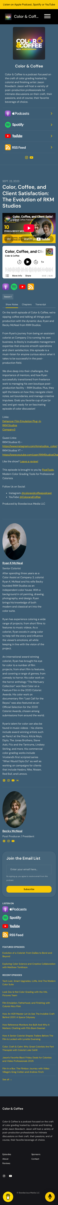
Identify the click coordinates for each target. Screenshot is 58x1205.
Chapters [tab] (27, 304)
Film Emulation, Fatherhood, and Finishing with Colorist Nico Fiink (26, 1004)
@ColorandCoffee (30, 497)
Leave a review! (29, 461)
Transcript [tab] (40, 304)
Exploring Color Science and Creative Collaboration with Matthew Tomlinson (28, 965)
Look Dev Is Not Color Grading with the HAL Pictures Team (25, 993)
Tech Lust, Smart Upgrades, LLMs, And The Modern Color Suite (29, 982)
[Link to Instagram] (27, 157)
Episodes (6, 1154)
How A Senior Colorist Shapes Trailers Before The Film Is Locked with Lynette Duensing (27, 1037)
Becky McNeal (12, 831)
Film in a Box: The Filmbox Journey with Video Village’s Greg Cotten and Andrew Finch (25, 1070)
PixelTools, (48, 469)
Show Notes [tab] (12, 304)
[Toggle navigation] (47, 17)
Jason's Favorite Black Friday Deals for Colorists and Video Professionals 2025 (27, 1059)
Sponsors (35, 1154)
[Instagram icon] (4, 1176)
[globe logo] (4, 780)
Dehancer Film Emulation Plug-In (21, 421)
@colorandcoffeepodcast (36, 493)
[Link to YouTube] (31, 157)
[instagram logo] (9, 780)
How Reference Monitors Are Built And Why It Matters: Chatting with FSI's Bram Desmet (25, 1026)
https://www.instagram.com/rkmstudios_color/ (29, 446)
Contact (35, 1158)
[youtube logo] (13, 780)
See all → (7, 1079)
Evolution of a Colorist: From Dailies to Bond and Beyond (27, 954)
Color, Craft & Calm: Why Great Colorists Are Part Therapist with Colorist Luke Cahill (28, 1048)
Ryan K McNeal (12, 563)
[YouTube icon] (10, 1176)
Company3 (8, 429)
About (5, 1158)
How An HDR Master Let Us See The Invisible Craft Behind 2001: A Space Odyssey (28, 1015)
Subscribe (29, 889)
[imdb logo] (17, 780)
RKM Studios (9, 425)
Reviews (6, 1163)
